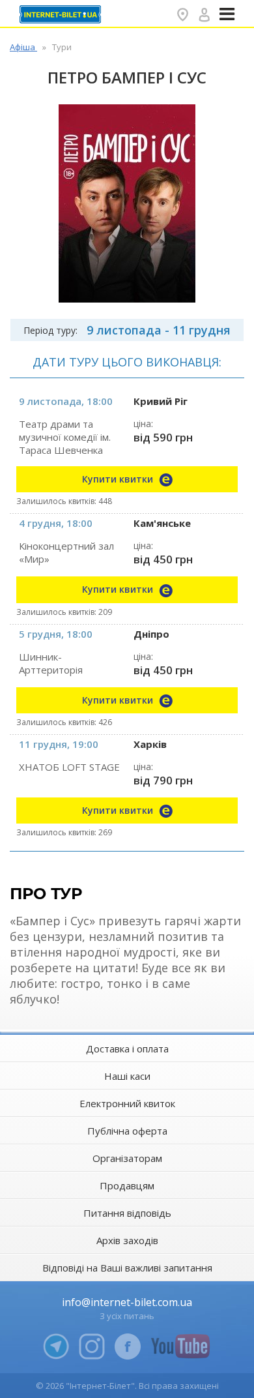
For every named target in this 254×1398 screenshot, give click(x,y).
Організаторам (127, 1158)
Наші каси (127, 1075)
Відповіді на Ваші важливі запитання (127, 1267)
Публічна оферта (127, 1130)
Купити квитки (119, 479)
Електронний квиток (127, 1103)
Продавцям (127, 1185)
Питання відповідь (127, 1212)
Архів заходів (127, 1240)
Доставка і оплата (127, 1048)
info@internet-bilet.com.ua (127, 1302)
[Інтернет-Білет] (62, 14)
